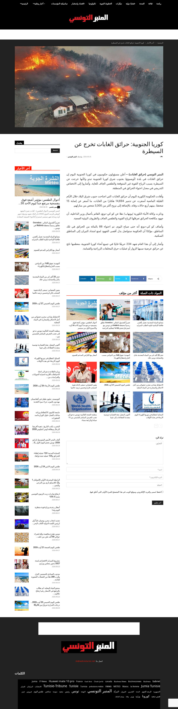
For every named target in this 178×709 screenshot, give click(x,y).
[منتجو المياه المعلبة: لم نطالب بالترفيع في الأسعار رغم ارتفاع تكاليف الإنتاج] (22, 591)
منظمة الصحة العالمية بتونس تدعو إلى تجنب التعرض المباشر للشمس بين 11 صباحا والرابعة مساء (82, 417)
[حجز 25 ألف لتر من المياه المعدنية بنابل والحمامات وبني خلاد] (148, 342)
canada (108, 681)
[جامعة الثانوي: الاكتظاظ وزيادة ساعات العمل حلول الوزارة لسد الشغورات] (22, 416)
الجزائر (23, 686)
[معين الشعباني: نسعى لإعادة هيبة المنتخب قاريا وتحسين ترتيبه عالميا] (81, 372)
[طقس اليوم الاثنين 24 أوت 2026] (22, 470)
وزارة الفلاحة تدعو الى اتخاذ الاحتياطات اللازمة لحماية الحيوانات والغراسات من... (46, 374)
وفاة (127, 697)
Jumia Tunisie (150, 686)
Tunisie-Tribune (55, 685)
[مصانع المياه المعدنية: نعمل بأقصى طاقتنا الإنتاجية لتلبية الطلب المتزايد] (148, 309)
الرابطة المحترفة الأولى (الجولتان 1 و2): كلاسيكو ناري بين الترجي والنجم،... (46, 483)
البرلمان (30, 686)
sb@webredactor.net (85, 661)
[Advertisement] (89, 628)
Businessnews (134, 681)
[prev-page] (160, 426)
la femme (134, 686)
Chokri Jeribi (98, 681)
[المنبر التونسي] (89, 18)
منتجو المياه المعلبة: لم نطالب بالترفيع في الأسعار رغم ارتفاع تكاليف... (48, 591)
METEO (116, 686)
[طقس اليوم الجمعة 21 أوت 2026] (22, 551)
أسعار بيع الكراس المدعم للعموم (84, 355)
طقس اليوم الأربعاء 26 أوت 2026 (46, 386)
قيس (23, 692)
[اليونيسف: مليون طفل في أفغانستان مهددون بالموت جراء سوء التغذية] (22, 402)
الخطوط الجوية (106, 3)
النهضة (83, 691)
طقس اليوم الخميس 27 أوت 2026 (117, 385)
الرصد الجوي (146, 691)
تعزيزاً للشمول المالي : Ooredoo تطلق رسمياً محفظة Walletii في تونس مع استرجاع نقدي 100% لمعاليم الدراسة (115, 325)
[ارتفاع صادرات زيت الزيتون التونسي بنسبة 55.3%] (22, 497)
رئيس (67, 691)
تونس (75, 691)
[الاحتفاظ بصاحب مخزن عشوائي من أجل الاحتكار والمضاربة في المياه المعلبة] (148, 372)
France (79, 681)
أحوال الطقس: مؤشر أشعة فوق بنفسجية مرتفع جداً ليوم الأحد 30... (39, 201)
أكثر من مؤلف (128, 293)
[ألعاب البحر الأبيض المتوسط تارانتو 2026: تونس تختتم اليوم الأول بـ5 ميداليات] (22, 443)
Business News (120, 681)
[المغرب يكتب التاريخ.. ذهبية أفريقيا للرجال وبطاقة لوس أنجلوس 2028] (22, 430)
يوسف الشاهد (119, 697)
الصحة (141, 3)
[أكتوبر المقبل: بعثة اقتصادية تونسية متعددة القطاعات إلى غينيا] (115, 402)
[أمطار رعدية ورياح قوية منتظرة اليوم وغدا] (22, 511)
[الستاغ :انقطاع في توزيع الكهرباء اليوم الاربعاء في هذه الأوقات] (148, 402)
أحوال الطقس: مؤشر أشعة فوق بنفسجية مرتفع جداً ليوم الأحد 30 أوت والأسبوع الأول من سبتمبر (83, 325)
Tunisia (83, 686)
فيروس (29, 691)
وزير (132, 696)
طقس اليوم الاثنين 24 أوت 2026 (47, 466)
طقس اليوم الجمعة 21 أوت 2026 (46, 547)
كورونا (145, 696)
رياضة (158, 3)
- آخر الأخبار (151, 43)
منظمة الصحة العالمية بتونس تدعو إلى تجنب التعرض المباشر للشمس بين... (46, 334)
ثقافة (150, 3)
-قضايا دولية (130, 3)
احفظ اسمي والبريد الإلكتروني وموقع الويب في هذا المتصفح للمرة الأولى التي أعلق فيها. (125, 492)
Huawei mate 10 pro (61, 681)
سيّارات (119, 3)
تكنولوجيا (92, 3)
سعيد (61, 691)
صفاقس (48, 691)
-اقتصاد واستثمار (78, 3)
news (108, 686)
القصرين (131, 691)
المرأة (116, 691)
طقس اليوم (38, 691)
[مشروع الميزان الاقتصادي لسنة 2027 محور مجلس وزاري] (22, 564)
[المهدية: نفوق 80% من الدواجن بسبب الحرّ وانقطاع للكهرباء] (115, 342)
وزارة (138, 696)
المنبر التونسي (72, 157)
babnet (156, 681)
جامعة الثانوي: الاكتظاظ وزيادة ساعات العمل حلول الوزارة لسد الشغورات (47, 415)
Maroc (125, 686)
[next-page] (156, 426)
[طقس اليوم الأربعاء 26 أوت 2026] (22, 389)
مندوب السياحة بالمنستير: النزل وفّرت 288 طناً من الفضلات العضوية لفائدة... (45, 577)
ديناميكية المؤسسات (59, 3)
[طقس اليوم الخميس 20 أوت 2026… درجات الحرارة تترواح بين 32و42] (22, 605)
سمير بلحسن (53, 207)
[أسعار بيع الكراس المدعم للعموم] (81, 342)
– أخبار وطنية (39, 3)
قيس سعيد (155, 696)
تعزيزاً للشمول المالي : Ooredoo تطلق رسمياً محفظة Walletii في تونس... (46, 225)
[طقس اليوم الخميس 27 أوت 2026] (115, 372)
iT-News (43, 681)
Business (147, 681)
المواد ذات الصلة (151, 293)
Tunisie (73, 686)
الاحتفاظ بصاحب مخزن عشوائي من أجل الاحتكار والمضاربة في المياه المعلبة (45, 319)
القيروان (123, 692)
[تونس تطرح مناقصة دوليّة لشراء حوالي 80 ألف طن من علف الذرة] (22, 537)
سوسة (55, 691)
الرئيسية (24, 3)
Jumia (34, 681)
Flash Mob (88, 681)
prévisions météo (96, 686)
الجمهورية (156, 692)
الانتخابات (38, 686)
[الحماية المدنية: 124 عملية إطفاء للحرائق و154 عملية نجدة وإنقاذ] (22, 456)
